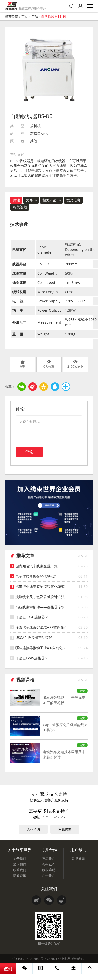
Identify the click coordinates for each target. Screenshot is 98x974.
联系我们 (19, 870)
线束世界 (64, 959)
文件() (31, 200)
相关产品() (51, 200)
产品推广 (48, 858)
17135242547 (54, 817)
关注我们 (49, 888)
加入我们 (19, 864)
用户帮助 (78, 849)
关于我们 (19, 858)
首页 (24, 16)
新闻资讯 (19, 875)
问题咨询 (64, 829)
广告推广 (48, 875)
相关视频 (20, 207)
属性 (16, 200)
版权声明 (48, 870)
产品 (34, 16)
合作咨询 (33, 829)
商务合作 (49, 849)
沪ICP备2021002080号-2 (29, 959)
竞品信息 (73, 200)
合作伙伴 (48, 864)
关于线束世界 (20, 849)
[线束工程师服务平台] (11, 6)
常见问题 (78, 858)
